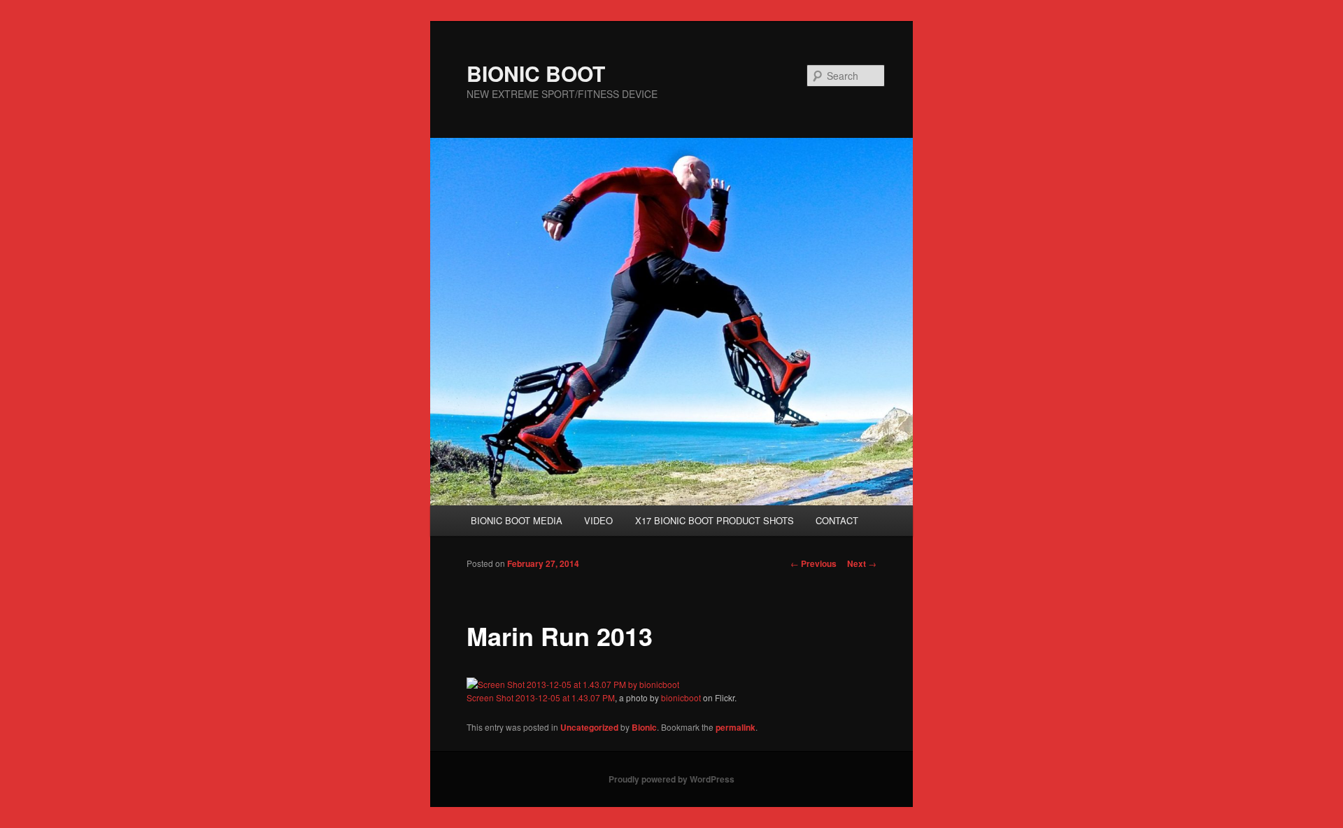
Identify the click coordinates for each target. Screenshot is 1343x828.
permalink (735, 727)
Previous (813, 563)
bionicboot (681, 697)
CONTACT (837, 520)
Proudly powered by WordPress (671, 779)
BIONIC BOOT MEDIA (516, 520)
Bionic (644, 727)
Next (861, 563)
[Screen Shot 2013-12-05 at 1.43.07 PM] (573, 684)
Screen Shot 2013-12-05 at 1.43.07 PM (541, 697)
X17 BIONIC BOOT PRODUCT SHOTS (714, 520)
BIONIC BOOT (536, 73)
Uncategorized (589, 727)
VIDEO (598, 520)
